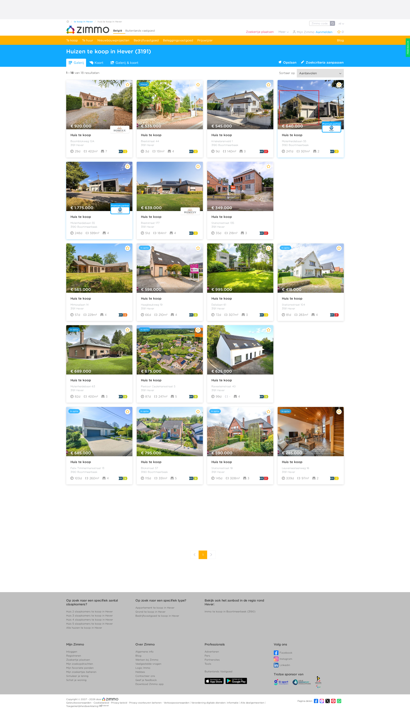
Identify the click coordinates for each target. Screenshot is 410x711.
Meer (282, 32)
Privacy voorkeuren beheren (145, 702)
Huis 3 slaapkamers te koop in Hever (89, 615)
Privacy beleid (119, 702)
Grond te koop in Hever (150, 611)
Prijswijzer (205, 40)
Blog (340, 40)
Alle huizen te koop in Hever (84, 627)
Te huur (87, 40)
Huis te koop (80, 135)
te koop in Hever (83, 21)
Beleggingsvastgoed (178, 40)
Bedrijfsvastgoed (146, 40)
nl (340, 23)
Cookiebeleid (102, 702)
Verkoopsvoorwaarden (177, 702)
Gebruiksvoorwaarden (79, 702)
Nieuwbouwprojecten (113, 40)
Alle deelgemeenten (252, 702)
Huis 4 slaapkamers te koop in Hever (89, 619)
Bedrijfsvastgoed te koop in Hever (157, 615)
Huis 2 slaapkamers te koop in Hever (89, 611)
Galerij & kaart (127, 63)
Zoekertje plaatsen (260, 32)
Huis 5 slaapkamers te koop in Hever (89, 623)
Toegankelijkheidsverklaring (82, 706)
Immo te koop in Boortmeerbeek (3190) (230, 611)
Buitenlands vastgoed (140, 30)
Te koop (72, 40)
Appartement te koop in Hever (154, 607)
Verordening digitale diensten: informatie (215, 702)
